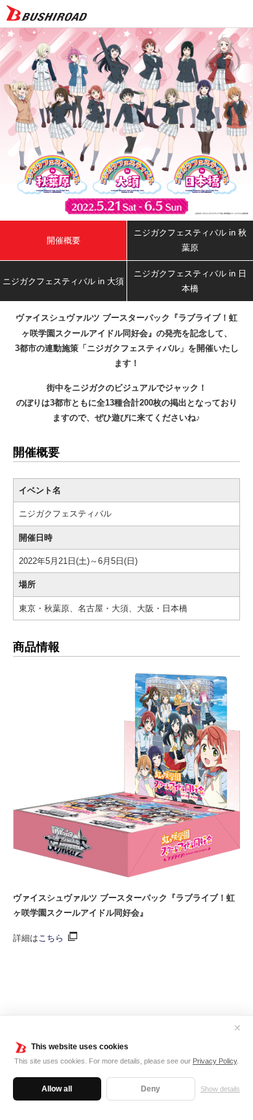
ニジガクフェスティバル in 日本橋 (190, 281)
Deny (150, 1088)
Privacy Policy (215, 1061)
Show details (220, 1089)
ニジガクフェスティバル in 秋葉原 (190, 240)
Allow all (57, 1088)
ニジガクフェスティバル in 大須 (63, 281)
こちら (51, 938)
